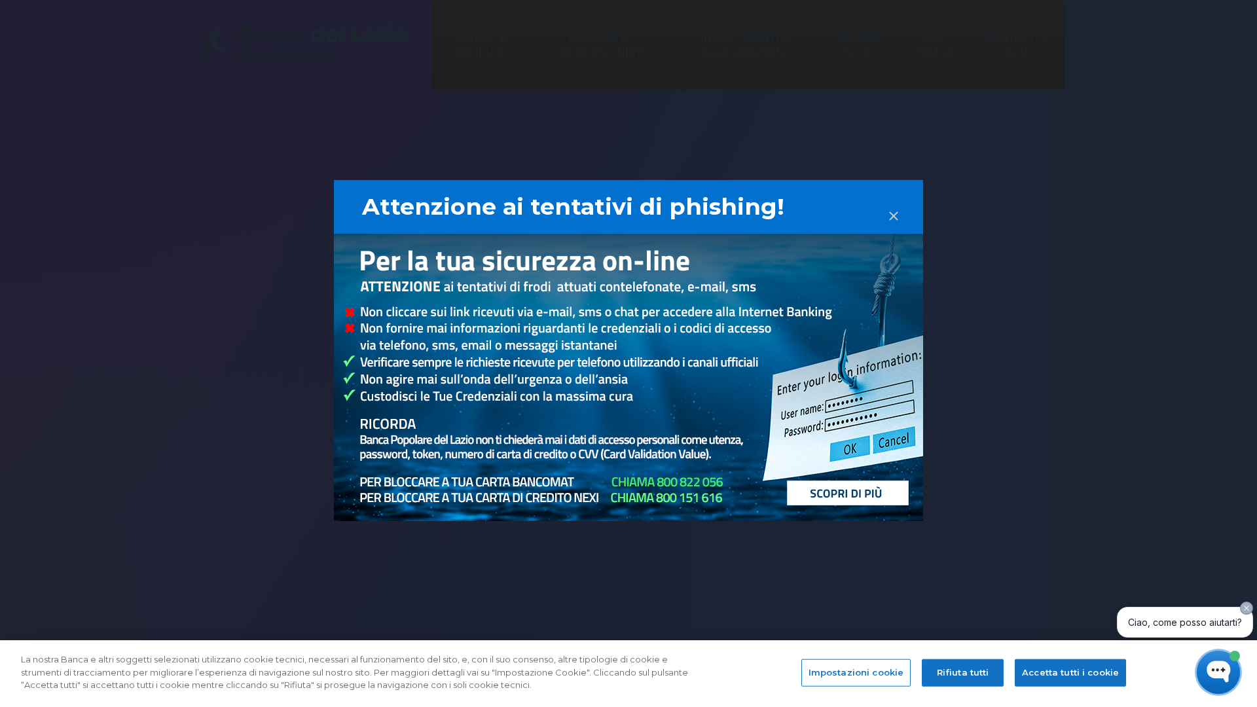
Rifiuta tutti (963, 672)
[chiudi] (893, 204)
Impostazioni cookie (856, 672)
